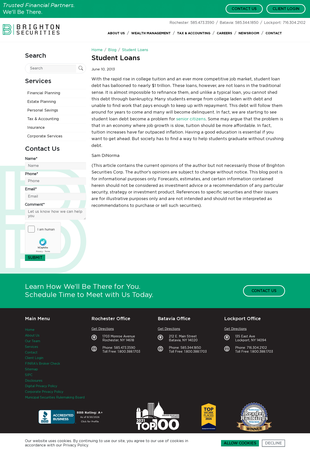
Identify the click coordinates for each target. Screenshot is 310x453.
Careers (224, 33)
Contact (274, 33)
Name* (31, 159)
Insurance (36, 127)
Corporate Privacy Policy (44, 392)
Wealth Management (151, 33)
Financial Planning (43, 93)
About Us (116, 33)
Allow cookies (240, 443)
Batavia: (227, 23)
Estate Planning (41, 102)
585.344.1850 (246, 23)
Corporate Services (44, 136)
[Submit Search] (81, 69)
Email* (31, 189)
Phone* (31, 174)
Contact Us (244, 9)
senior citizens (191, 119)
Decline (273, 443)
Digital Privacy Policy (41, 386)
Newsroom (249, 33)
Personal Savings (42, 110)
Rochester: (179, 23)
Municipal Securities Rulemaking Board (55, 397)
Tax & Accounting (193, 33)
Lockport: (273, 23)
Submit (35, 258)
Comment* (35, 204)
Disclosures (33, 380)
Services (31, 347)
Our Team (32, 341)
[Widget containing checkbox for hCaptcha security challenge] (43, 237)
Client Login (286, 9)
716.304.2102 (294, 23)
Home (29, 330)
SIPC (28, 375)
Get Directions (102, 329)
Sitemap (31, 369)
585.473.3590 (202, 23)
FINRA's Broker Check (42, 363)
